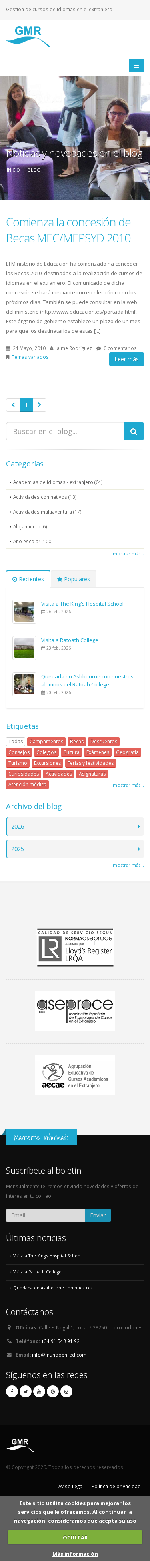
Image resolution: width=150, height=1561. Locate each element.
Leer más (126, 359)
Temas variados (30, 357)
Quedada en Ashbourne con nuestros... (54, 1288)
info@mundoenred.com (59, 1354)
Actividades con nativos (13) (45, 497)
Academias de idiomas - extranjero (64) (58, 482)
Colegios (46, 752)
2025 (17, 849)
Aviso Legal (71, 1486)
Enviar (98, 1215)
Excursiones (47, 763)
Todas (15, 741)
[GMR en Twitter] (26, 1391)
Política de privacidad (116, 1486)
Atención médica (27, 784)
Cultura (71, 752)
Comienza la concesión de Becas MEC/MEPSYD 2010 (68, 230)
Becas (77, 741)
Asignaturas (92, 773)
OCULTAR (75, 1537)
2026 (17, 826)
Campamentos (46, 741)
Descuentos (103, 741)
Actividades (59, 773)
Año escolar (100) (33, 541)
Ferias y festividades (91, 763)
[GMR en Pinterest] (53, 1391)
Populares (76, 579)
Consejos (19, 752)
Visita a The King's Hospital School (82, 603)
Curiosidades (23, 773)
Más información (75, 1553)
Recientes (30, 579)
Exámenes (97, 752)
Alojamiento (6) (30, 526)
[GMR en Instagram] (66, 1391)
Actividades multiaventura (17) (47, 511)
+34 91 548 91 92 (60, 1341)
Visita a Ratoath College (69, 640)
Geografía (127, 752)
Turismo (17, 763)
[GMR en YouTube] (39, 1391)
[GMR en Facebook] (12, 1391)
